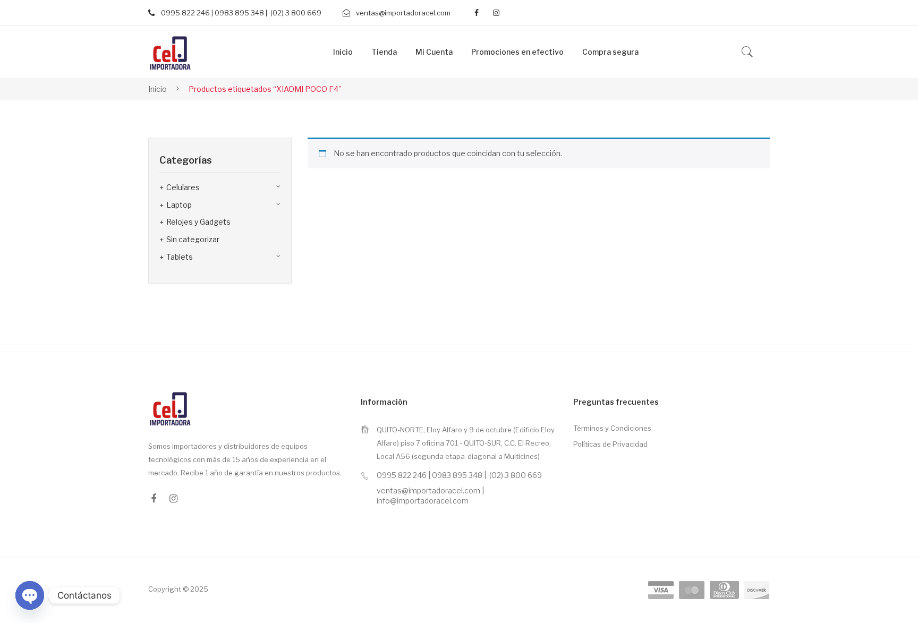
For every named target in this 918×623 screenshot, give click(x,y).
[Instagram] (496, 12)
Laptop (179, 204)
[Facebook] (476, 12)
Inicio (157, 88)
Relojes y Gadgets (198, 221)
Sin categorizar (192, 239)
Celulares (183, 187)
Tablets (179, 256)
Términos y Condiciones (612, 428)
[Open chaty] (29, 595)
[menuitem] (343, 52)
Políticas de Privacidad (610, 444)
